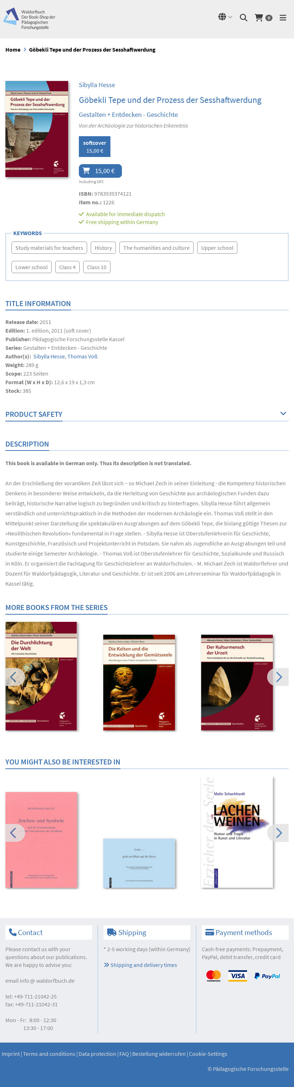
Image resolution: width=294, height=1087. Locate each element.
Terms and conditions (49, 1053)
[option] (49, 677)
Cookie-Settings (208, 1053)
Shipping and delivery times (143, 964)
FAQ (124, 1053)
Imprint (11, 1053)
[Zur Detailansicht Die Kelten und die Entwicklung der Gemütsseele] (147, 682)
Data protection (97, 1053)
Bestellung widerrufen (159, 1053)
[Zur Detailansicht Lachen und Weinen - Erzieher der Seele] (245, 832)
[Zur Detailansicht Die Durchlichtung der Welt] (49, 676)
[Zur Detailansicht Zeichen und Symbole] (49, 840)
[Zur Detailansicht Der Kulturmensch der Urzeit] (245, 682)
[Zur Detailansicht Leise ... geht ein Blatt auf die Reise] (147, 863)
